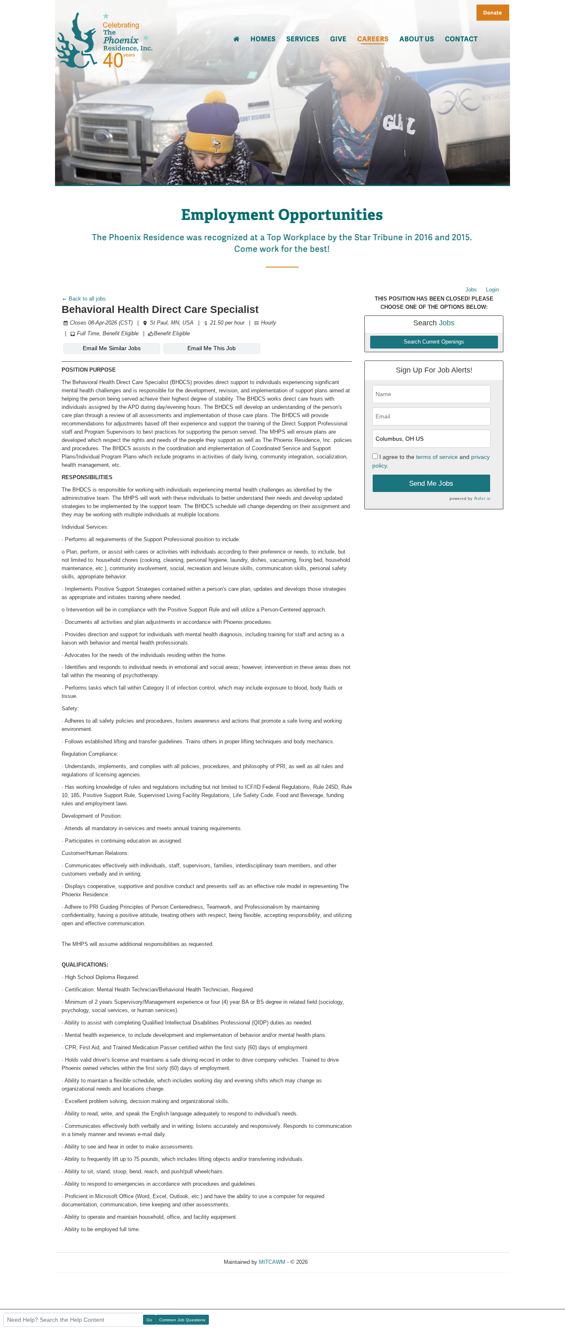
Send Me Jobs (431, 483)
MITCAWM (272, 1262)
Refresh (332, 1262)
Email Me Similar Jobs (112, 348)
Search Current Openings (434, 342)
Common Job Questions (182, 1320)
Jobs (471, 290)
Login (492, 290)
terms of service (437, 457)
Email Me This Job (211, 348)
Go (149, 1320)
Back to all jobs (86, 299)
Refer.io (482, 499)
